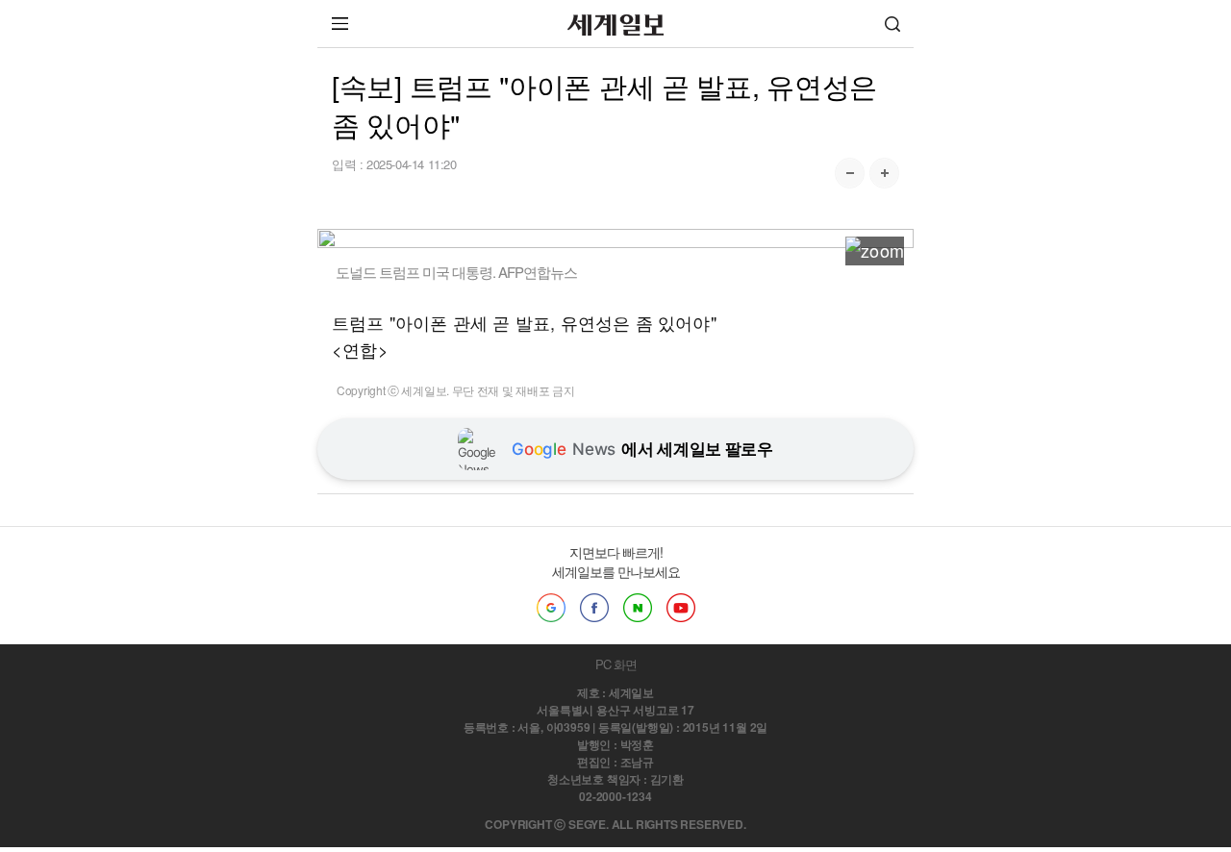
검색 (892, 23)
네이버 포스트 (637, 607)
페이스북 (594, 607)
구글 (551, 607)
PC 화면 (616, 664)
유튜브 (680, 607)
